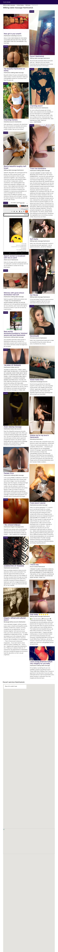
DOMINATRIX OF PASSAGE (14, 566)
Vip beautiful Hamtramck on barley (14, 70)
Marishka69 (34, 336)
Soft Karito (34, 239)
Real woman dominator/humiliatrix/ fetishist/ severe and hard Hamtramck (16, 333)
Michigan (27, 5)
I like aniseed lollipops (12, 525)
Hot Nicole (34, 295)
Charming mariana (11, 120)
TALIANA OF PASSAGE (12, 365)
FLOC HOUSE (6, 2)
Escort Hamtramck (37, 56)
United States (20, 5)
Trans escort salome (37, 503)
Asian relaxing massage (13, 427)
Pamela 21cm (9, 473)
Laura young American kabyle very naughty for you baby (41, 662)
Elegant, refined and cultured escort (15, 619)
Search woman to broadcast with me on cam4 (14, 257)
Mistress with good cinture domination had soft (14, 294)
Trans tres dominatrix (38, 168)
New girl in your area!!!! (12, 34)
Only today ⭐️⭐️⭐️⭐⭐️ (39, 614)
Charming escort (36, 106)
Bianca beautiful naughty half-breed (15, 167)
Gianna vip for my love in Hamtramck (39, 436)
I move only (34, 565)
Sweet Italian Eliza (37, 380)
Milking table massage (9, 5)
